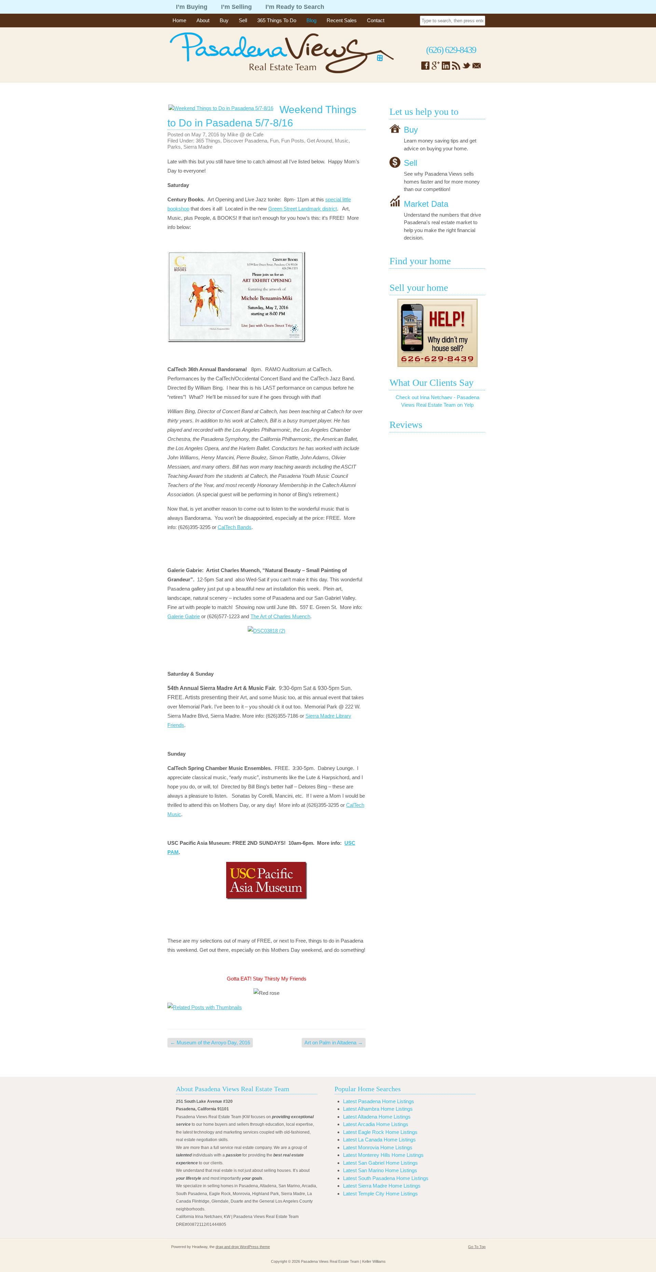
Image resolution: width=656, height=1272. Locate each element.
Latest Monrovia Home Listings (377, 1147)
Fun (274, 141)
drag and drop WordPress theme (243, 1247)
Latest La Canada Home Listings (379, 1139)
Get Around (319, 141)
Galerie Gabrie (183, 616)
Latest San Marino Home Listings (380, 1170)
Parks (174, 147)
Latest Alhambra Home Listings (378, 1109)
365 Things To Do (276, 20)
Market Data (426, 203)
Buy (224, 20)
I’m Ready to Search (294, 6)
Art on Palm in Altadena (333, 1042)
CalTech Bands (234, 527)
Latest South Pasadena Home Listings (385, 1178)
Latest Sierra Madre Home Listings (382, 1186)
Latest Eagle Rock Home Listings (380, 1132)
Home (179, 20)
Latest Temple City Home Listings (380, 1193)
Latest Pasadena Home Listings (378, 1101)
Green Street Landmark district (302, 209)
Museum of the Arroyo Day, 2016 (210, 1042)
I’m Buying (191, 6)
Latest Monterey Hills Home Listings (383, 1155)
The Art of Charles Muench (280, 616)
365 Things (208, 141)
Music (341, 141)
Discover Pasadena (245, 141)
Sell (243, 20)
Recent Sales (342, 20)
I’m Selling (236, 6)
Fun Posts (292, 141)
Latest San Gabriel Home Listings (380, 1163)
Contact (375, 20)
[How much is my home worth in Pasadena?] (437, 333)
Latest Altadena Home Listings (377, 1117)
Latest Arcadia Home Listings (375, 1124)
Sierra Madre (198, 147)
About (202, 20)
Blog (311, 20)
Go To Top (477, 1247)
